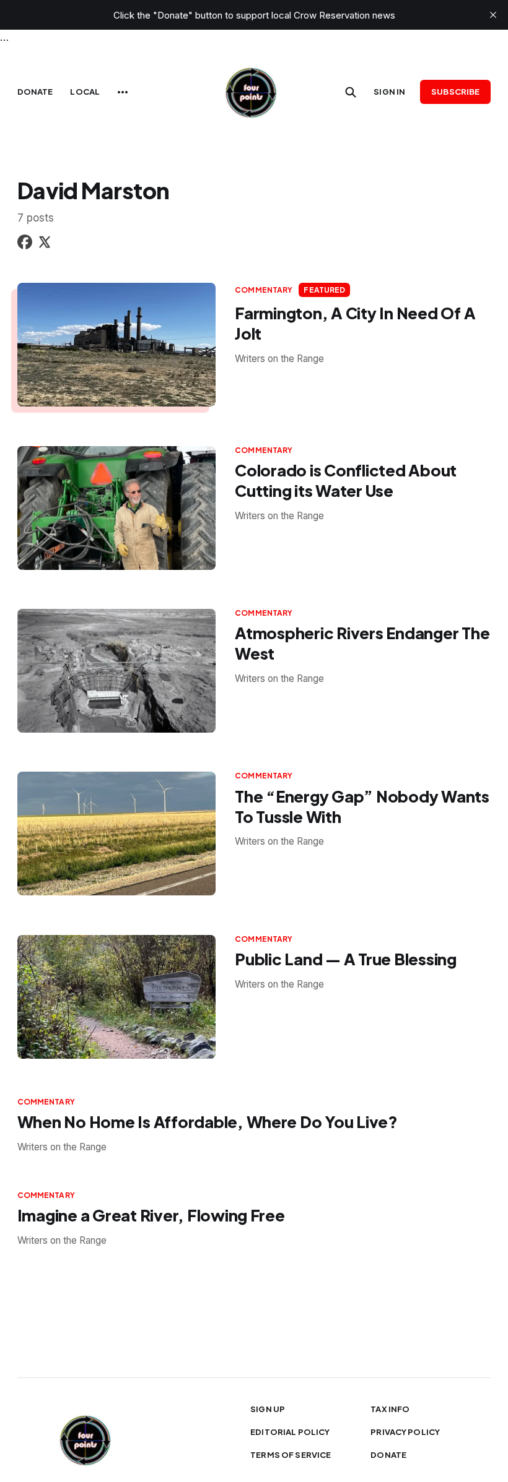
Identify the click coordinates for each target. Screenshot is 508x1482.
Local (85, 92)
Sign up (267, 1409)
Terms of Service (290, 1455)
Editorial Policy (290, 1432)
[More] (122, 92)
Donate (35, 92)
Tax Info (389, 1409)
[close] (493, 15)
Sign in (389, 92)
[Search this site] (350, 92)
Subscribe (455, 92)
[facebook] (24, 244)
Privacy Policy (405, 1432)
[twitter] (44, 244)
